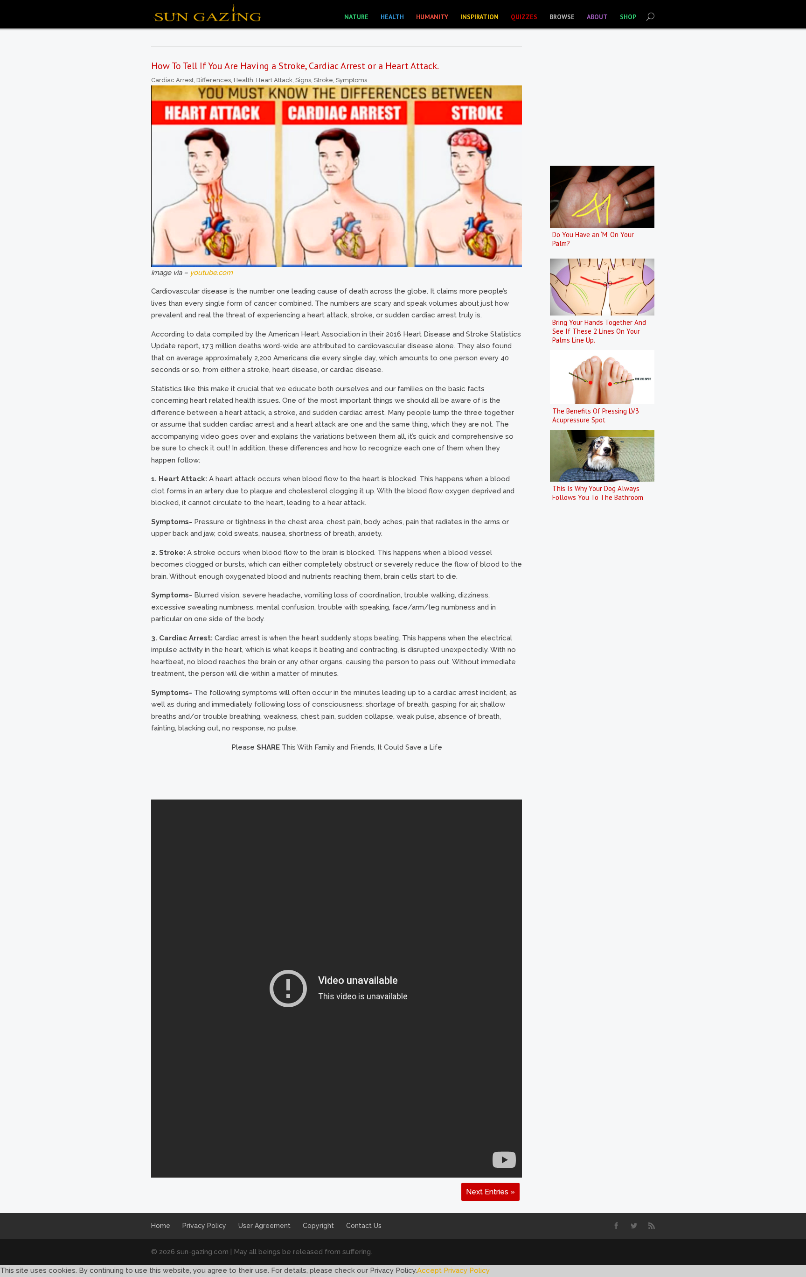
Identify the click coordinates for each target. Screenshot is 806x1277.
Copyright (318, 1225)
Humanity (432, 17)
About (597, 17)
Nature (356, 17)
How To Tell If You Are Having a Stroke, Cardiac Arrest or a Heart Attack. (295, 66)
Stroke (323, 80)
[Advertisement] (321, 774)
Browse (562, 17)
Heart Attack (274, 80)
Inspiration (479, 17)
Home (160, 1225)
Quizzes (524, 17)
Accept (429, 1270)
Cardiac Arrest (172, 80)
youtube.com (211, 272)
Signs (303, 80)
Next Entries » (490, 1191)
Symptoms (351, 80)
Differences (213, 80)
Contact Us (364, 1225)
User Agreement (264, 1225)
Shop (628, 17)
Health (392, 17)
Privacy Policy (204, 1225)
